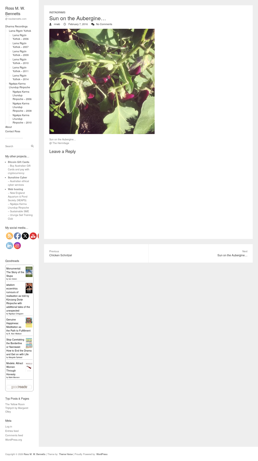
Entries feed (12, 431)
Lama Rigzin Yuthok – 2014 (21, 77)
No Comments (104, 24)
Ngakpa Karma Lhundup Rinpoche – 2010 (22, 118)
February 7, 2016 (78, 24)
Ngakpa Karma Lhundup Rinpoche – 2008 (22, 107)
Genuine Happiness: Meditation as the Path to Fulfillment (18, 325)
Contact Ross (12, 131)
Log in (8, 426)
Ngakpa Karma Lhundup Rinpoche (19, 85)
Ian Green (13, 279)
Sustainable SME (19, 211)
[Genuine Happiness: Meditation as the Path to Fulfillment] (29, 319)
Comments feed (14, 435)
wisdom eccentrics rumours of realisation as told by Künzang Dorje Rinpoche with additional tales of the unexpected (18, 297)
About (8, 127)
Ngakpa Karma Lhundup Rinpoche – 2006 (22, 95)
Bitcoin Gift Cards (18, 162)
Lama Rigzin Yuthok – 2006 (21, 37)
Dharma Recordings (16, 26)
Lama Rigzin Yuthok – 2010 (21, 61)
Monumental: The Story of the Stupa (15, 272)
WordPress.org (13, 439)
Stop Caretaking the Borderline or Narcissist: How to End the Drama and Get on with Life (19, 347)
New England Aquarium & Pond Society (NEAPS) (17, 196)
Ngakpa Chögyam (16, 313)
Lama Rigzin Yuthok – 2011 (21, 69)
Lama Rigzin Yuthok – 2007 (21, 45)
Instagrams (57, 12)
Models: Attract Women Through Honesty (14, 368)
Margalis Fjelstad (15, 357)
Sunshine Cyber (17, 177)
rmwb (56, 24)
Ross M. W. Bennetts (15, 10)
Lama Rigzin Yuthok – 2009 (21, 53)
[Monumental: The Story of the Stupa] (29, 268)
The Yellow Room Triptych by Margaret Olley (16, 407)
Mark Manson (14, 377)
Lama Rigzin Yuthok (20, 30)
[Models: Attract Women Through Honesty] (29, 363)
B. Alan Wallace (15, 333)
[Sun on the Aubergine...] (102, 30)
